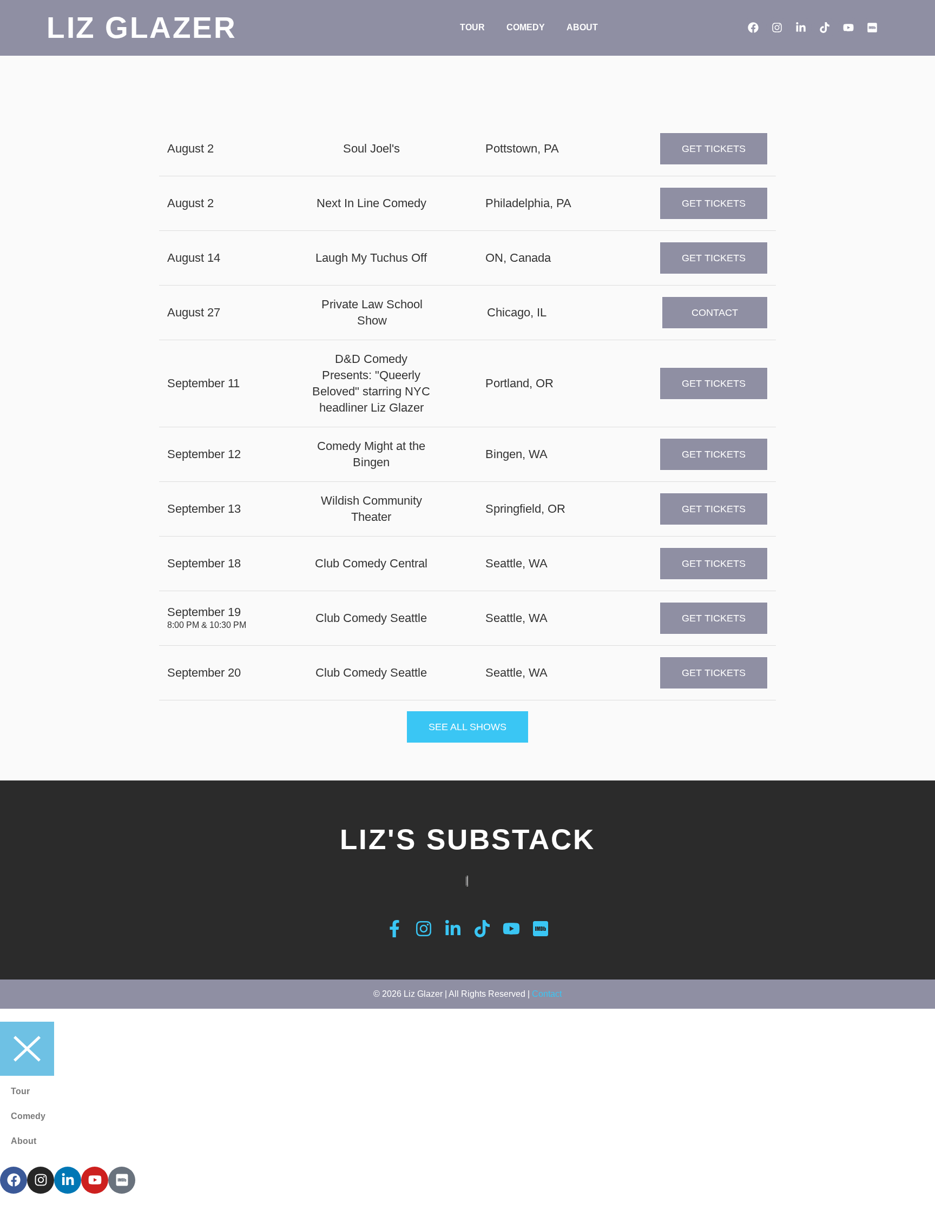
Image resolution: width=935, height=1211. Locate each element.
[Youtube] (848, 27)
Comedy (525, 27)
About (582, 27)
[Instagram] (777, 27)
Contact (547, 993)
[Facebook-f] (394, 928)
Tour (472, 27)
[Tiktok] (824, 27)
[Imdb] (872, 27)
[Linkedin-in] (801, 27)
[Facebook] (753, 27)
